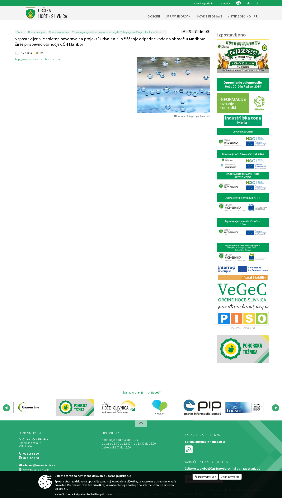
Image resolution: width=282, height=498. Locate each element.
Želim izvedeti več (205, 477)
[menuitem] (154, 13)
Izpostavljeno (231, 35)
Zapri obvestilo (230, 477)
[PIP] (202, 407)
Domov (21, 32)
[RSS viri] (189, 449)
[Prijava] (257, 3)
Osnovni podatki (32, 433)
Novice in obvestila (59, 32)
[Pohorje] (160, 407)
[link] (184, 31)
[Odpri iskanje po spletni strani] (255, 16)
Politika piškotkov (101, 494)
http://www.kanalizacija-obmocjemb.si (37, 59)
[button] (6, 407)
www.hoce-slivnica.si (36, 470)
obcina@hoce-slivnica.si (39, 465)
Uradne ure (111, 433)
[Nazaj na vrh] (141, 423)
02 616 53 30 (31, 458)
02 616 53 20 (31, 453)
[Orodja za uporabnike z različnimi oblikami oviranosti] (238, 3)
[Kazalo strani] (248, 3)
